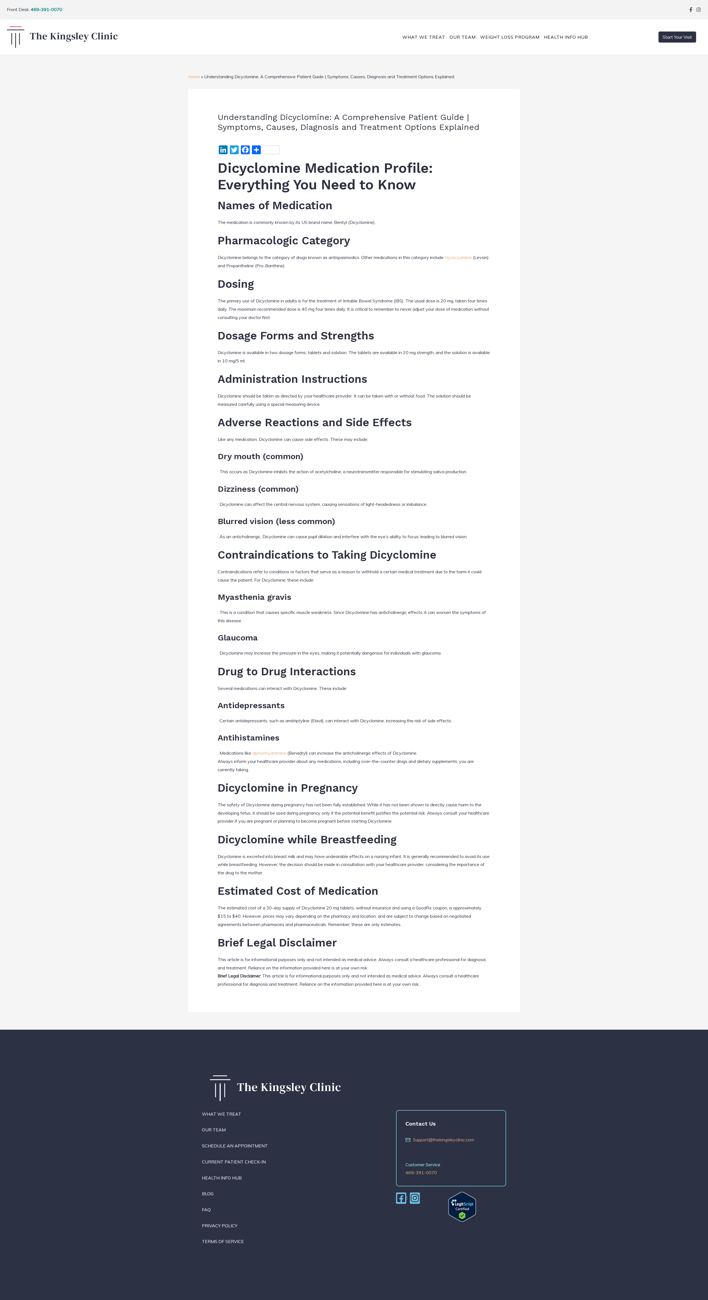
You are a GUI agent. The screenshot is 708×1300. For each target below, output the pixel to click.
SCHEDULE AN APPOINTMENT (235, 1146)
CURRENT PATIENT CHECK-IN (234, 1162)
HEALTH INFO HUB (222, 1178)
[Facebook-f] (690, 9)
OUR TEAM (463, 37)
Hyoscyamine (458, 257)
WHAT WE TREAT (221, 1114)
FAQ (206, 1209)
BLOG (208, 1193)
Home (194, 76)
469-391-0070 (46, 9)
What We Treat (423, 37)
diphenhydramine (269, 753)
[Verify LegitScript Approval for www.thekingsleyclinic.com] (462, 1206)
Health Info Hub (566, 37)
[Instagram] (698, 9)
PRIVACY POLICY (219, 1225)
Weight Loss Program (510, 37)
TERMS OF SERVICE (223, 1241)
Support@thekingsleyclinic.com (443, 1139)
